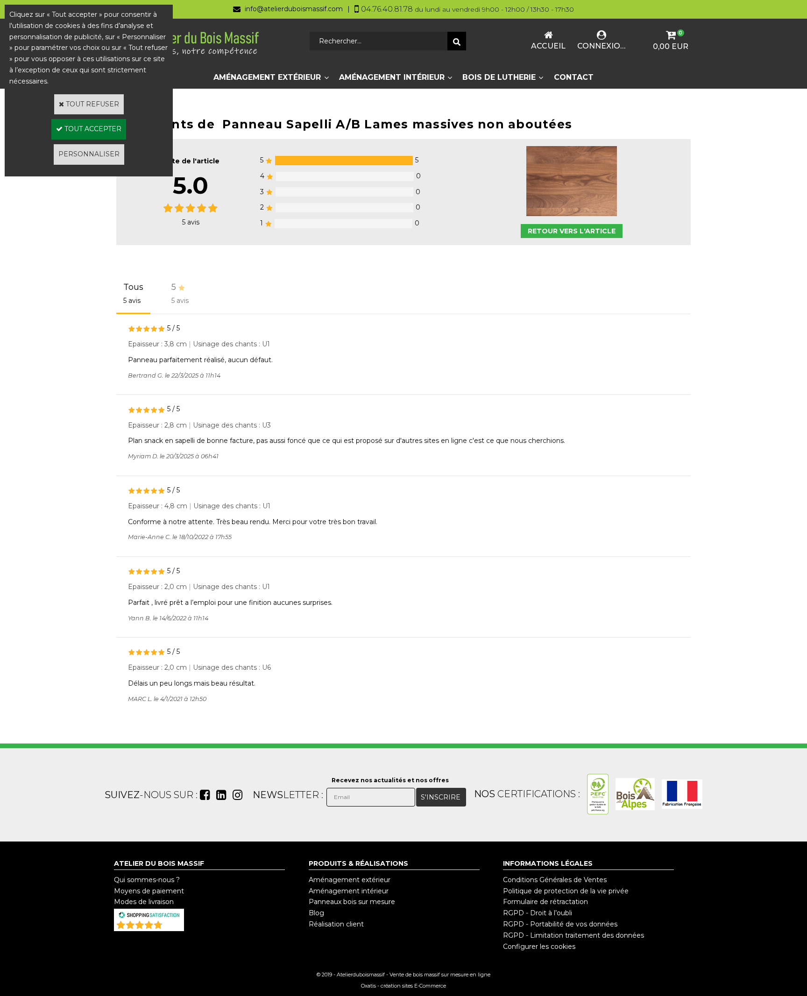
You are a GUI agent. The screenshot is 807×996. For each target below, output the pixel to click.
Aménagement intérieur (349, 891)
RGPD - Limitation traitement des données (573, 935)
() (173, 926)
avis (190, 222)
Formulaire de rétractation (545, 902)
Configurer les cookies (539, 946)
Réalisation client (336, 924)
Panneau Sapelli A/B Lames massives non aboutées (397, 124)
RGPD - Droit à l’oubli (537, 913)
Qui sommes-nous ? (147, 880)
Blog (316, 913)
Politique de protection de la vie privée (566, 891)
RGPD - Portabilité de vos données (560, 924)
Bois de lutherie (499, 77)
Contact (574, 77)
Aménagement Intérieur (392, 77)
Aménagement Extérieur (267, 77)
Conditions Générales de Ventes (555, 880)
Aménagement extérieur (349, 880)
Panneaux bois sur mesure (352, 902)
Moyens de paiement (149, 891)
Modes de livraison (144, 902)
